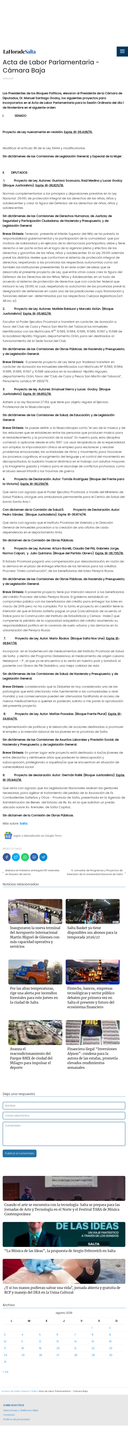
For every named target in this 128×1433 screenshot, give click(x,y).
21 (75, 1348)
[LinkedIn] (34, 857)
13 (57, 1341)
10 (5, 1341)
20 (58, 1348)
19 (40, 1348)
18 (23, 1348)
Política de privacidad (16, 1419)
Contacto (9, 1415)
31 (5, 1362)
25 (23, 1355)
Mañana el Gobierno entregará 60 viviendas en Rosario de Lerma (32, 872)
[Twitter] (16, 857)
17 (5, 1348)
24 (5, 1355)
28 (75, 1355)
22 (93, 1348)
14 (75, 1341)
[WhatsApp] (25, 857)
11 (22, 1341)
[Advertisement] (64, 23)
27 (58, 1355)
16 (110, 1341)
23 (110, 1348)
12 (40, 1341)
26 (40, 1355)
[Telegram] (43, 857)
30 (110, 1355)
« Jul (5, 1372)
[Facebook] (7, 857)
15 (93, 1341)
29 (93, 1355)
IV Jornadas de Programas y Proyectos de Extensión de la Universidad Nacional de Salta (95, 872)
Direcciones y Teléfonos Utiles (20, 1410)
